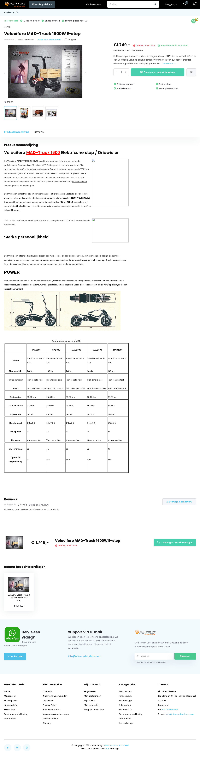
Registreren (90, 691)
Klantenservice (93, 4)
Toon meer (167, 63)
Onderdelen (10, 718)
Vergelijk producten (94, 709)
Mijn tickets (89, 700)
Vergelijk (72, 39)
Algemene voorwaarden (55, 696)
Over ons (47, 691)
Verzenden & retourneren (56, 714)
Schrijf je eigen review (180, 501)
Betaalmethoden (51, 709)
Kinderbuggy (125, 700)
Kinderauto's (11, 12)
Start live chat (15, 656)
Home (7, 26)
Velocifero (29, 39)
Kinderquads (10, 700)
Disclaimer (48, 700)
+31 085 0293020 (170, 709)
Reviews (39, 132)
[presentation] (5, 73)
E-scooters (9, 709)
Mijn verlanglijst (91, 705)
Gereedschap (126, 723)
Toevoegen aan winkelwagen (159, 72)
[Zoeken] (155, 4)
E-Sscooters (125, 705)
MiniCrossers (125, 691)
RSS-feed (124, 745)
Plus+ (114, 745)
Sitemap (47, 723)
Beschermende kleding (16, 714)
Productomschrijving (16, 132)
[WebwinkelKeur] (193, 747)
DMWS (106, 745)
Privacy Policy (50, 705)
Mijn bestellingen (92, 696)
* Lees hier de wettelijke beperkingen (150, 662)
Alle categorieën (41, 4)
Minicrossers (10, 696)
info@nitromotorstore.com (84, 656)
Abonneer (185, 656)
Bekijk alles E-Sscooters (49, 39)
